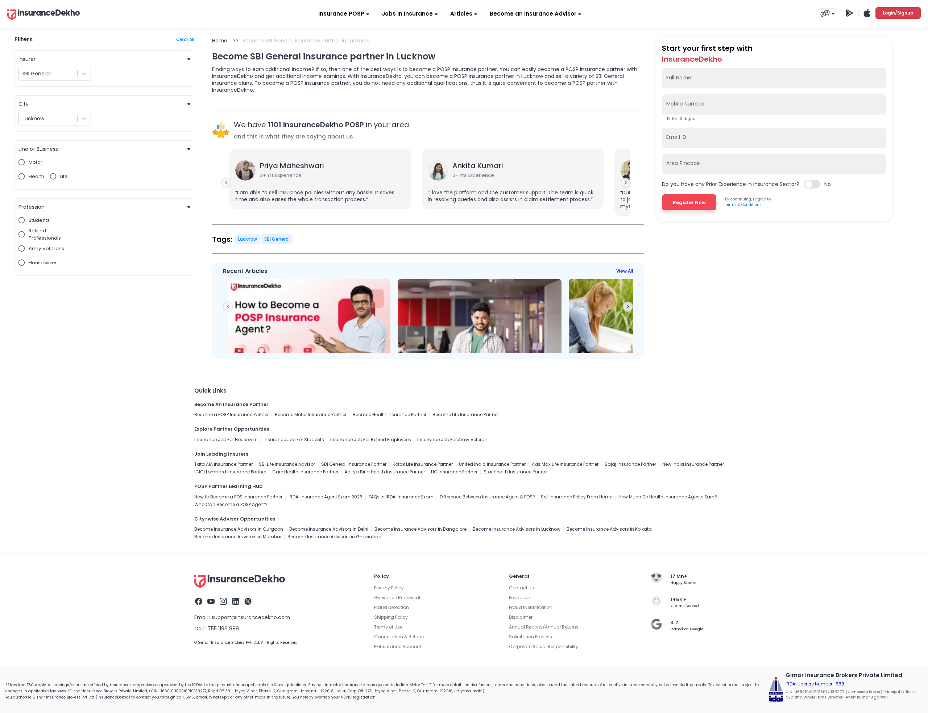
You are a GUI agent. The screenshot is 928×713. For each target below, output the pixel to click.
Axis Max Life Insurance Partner (565, 464)
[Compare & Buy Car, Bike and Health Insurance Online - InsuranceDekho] (43, 20)
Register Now (689, 202)
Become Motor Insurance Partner (311, 414)
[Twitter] (248, 602)
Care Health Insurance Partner (305, 472)
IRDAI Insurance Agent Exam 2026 (325, 497)
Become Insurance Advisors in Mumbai (237, 537)
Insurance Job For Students (294, 439)
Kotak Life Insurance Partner (423, 464)
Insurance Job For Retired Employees (370, 439)
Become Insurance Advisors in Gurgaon (238, 529)
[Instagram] (223, 602)
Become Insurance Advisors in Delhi (328, 529)
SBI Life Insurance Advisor (287, 464)
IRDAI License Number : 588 (815, 684)
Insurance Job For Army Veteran (452, 439)
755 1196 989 (223, 628)
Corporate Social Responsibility (543, 646)
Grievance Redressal (397, 597)
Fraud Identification (530, 607)
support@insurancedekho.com (251, 617)
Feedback (520, 597)
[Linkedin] (235, 602)
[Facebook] (198, 602)
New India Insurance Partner (693, 464)
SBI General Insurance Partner (353, 464)
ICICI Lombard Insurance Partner (230, 472)
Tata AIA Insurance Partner (223, 464)
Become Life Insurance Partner (465, 414)
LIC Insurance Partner (454, 472)
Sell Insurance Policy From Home (576, 497)
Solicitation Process (530, 637)
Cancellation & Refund (399, 637)
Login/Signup (898, 13)
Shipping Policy (391, 617)
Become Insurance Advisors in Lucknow (516, 529)
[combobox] (23, 74)
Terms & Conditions (743, 204)
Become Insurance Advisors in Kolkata (609, 529)
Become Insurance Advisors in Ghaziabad (334, 537)
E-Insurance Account (397, 646)
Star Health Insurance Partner (516, 472)
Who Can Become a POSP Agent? (231, 504)
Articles (461, 13)
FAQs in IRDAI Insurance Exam (401, 497)
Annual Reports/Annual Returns (544, 627)
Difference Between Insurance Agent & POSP (487, 497)
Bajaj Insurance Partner (630, 464)
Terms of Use (388, 627)
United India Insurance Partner (492, 464)
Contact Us (521, 588)
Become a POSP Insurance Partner (231, 414)
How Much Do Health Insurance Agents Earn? (667, 497)
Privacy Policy (389, 588)
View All (624, 271)
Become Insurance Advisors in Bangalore (420, 529)
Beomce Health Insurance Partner (389, 414)
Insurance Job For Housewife (225, 439)
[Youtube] (211, 602)
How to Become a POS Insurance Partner (238, 497)
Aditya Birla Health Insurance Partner (384, 472)
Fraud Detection (391, 607)
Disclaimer (521, 617)
